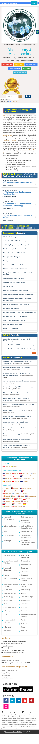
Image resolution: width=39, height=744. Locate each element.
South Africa (18, 504)
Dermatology (25, 575)
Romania (8, 481)
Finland (17, 491)
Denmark (8, 491)
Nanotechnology (26, 597)
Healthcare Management (25, 521)
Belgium (16, 488)
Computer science (9, 140)
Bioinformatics (7, 135)
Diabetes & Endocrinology (9, 518)
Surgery (23, 627)
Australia (8, 473)
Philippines (8, 478)
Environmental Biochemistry (13, 279)
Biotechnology (26, 564)
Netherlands (9, 499)
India (34, 473)
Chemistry (24, 571)
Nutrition (24, 604)
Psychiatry (24, 623)
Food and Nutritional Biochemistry (15, 291)
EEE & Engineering (10, 579)
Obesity (6, 532)
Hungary (25, 493)
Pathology (7, 611)
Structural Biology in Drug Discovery (16, 422)
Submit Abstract (7, 64)
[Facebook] (6, 701)
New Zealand (26, 476)
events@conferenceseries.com (13, 643)
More (34, 353)
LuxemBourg (32, 496)
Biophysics (7, 261)
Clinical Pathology (10, 237)
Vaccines (24, 630)
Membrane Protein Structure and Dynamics (18, 393)
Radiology (7, 541)
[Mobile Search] (20, 96)
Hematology (8, 590)
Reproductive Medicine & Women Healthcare (28, 543)
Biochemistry (26, 561)
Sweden (7, 506)
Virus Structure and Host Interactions (16, 440)
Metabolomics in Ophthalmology (15, 316)
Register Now (19, 64)
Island (22, 496)
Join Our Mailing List (9, 670)
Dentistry (7, 575)
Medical (24, 593)
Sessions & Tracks (31, 64)
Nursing (6, 604)
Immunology (25, 590)
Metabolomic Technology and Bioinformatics (19, 312)
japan (16, 476)
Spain (27, 504)
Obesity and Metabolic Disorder (14, 320)
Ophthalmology (26, 532)
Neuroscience (25, 600)
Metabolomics (7, 115)
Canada (7, 466)
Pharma (6, 614)
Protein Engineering (10, 328)
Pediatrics (24, 611)
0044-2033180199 (13, 660)
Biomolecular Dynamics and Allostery (16, 367)
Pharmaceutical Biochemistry (14, 324)
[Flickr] (6, 707)
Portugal (7, 501)
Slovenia (7, 504)
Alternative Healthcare (25, 556)
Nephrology (8, 600)
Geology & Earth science (26, 585)
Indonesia (8, 476)
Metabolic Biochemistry (11, 308)
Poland (28, 499)
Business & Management (8, 569)
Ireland (7, 496)
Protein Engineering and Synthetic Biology (18, 404)
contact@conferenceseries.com (14, 648)
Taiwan (16, 481)
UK (27, 506)
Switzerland (18, 506)
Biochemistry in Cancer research (14, 249)
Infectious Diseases (10, 526)
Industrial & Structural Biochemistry (16, 304)
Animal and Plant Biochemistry (14, 241)
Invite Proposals (7, 678)
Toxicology (7, 630)
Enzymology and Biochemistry (14, 282)
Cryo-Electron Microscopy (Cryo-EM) (16, 381)
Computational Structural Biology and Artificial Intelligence (16, 374)
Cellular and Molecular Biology (14, 265)
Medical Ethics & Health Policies (27, 527)
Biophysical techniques (11, 257)
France (25, 491)
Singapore (19, 478)
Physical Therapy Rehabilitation (27, 536)
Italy (14, 496)
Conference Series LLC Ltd (13, 732)
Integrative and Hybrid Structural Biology (18, 387)
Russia (26, 501)
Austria (7, 488)
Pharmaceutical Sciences (9, 621)
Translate (15, 101)
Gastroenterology (27, 517)
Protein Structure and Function (14, 410)
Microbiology (8, 597)
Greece (17, 493)
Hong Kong (25, 473)
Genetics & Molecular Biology (11, 585)
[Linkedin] (18, 701)
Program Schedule (15, 68)
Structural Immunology (11, 434)
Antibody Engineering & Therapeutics (16, 245)
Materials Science (10, 593)
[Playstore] (26, 96)
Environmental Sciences (26, 580)
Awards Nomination (20, 72)
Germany (8, 493)
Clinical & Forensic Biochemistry (15, 269)
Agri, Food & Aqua (10, 555)
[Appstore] (29, 96)
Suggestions (6, 675)
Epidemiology (8, 286)
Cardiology (24, 568)
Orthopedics (25, 607)
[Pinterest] (31, 701)
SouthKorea (30, 478)
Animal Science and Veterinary (11, 562)
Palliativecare (9, 535)
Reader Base (26, 68)
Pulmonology (8, 627)
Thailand (25, 481)
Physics (23, 620)
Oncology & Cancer (10, 607)
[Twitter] (12, 701)
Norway (19, 499)
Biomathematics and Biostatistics (15, 253)
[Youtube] (24, 701)
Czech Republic (27, 488)
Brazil (15, 466)
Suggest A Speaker (8, 673)
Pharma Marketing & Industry (28, 615)
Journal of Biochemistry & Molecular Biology (19, 349)
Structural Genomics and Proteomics (16, 428)
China (16, 473)
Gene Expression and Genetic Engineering (18, 294)
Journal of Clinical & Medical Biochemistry (18, 345)
